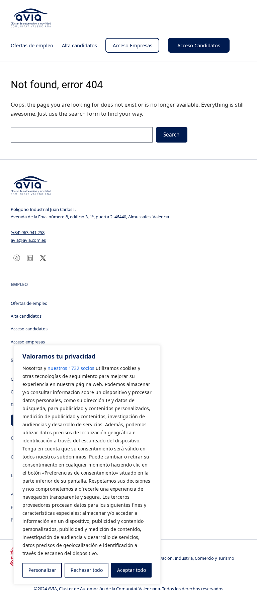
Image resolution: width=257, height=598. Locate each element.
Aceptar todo (131, 570)
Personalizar (42, 570)
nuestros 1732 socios (71, 368)
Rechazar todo (87, 570)
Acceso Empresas (132, 45)
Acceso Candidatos (198, 45)
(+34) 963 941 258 (28, 232)
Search (171, 134)
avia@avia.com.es (28, 240)
